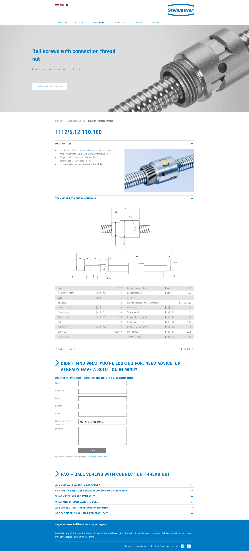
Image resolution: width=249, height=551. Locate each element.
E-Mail (58, 413)
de (57, 5)
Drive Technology (62, 533)
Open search (67, 5)
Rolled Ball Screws (86, 536)
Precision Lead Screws (182, 533)
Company (60, 390)
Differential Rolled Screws (66, 536)
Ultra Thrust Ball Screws (130, 533)
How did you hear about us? (63, 422)
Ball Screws (76, 533)
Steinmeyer (61, 22)
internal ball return (87, 150)
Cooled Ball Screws (163, 533)
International (140, 546)
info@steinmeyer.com (98, 524)
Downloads (139, 22)
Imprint (175, 546)
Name (58, 383)
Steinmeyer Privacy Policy (98, 456)
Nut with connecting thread (100, 120)
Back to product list (66, 349)
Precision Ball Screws (91, 533)
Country (59, 398)
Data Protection (162, 546)
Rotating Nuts (148, 533)
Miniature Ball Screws (76, 120)
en (62, 5)
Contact (156, 22)
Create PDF (186, 349)
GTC (150, 546)
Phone (58, 405)
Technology (119, 22)
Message (59, 429)
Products (99, 22)
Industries (80, 22)
